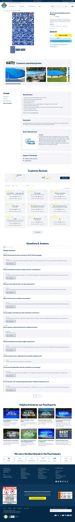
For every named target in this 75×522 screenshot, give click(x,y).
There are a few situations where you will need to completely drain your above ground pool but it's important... (45, 421)
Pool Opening (40, 473)
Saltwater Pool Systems (42, 472)
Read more (51, 24)
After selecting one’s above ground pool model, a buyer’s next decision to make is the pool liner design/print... (46, 443)
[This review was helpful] (18, 198)
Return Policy (58, 474)
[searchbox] (8, 186)
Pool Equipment (23, 472)
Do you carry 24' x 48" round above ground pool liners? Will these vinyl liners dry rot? (26, 381)
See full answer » (11, 263)
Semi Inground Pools (6, 470)
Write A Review (64, 177)
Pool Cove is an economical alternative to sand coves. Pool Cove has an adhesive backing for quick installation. (29, 422)
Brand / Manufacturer (30, 132)
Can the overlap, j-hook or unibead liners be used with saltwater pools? (22, 356)
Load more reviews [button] (37, 232)
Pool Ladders (23, 475)
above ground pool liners (40, 387)
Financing (9, 508)
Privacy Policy (58, 478)
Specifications (6, 96)
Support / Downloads (7, 103)
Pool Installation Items (42, 478)
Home (4, 10)
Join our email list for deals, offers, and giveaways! (58, 508)
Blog (14, 508)
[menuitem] (12, 6)
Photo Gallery (26, 508)
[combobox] (19, 186)
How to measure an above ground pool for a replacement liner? (20, 327)
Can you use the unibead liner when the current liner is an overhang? (21, 367)
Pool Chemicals (23, 469)
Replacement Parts (41, 475)
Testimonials (19, 508)
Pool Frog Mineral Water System (43, 469)
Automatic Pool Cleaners (25, 473)
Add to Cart (63, 35)
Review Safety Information (37, 498)
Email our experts (65, 41)
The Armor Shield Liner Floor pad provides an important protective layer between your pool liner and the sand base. (11, 442)
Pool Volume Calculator (7, 476)
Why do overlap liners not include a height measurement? (19, 341)
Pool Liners (23, 470)
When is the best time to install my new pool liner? (17, 298)
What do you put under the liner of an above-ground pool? (19, 284)
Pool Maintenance (24, 478)
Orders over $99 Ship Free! (37, 0)
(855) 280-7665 (60, 468)
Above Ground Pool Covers (25, 474)
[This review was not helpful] (20, 198)
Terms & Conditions (59, 477)
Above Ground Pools (7, 469)
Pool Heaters (40, 470)
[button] (67, 75)
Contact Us (57, 472)
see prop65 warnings (34, 112)
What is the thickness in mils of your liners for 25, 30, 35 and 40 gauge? (22, 255)
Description (5, 98)
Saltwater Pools (6, 472)
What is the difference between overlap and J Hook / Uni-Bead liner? (22, 269)
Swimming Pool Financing (7, 477)
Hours (57, 473)
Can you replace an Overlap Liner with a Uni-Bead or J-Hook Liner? (21, 312)
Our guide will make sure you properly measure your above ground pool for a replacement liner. (28, 443)
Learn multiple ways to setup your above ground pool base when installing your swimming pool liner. (10, 422)
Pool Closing (40, 474)
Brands (4, 508)
